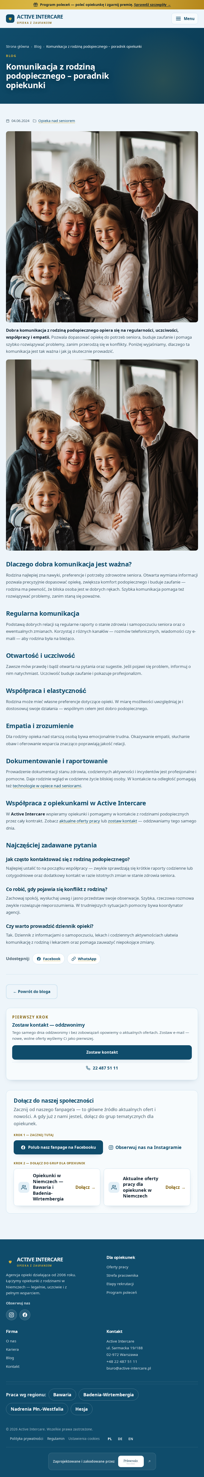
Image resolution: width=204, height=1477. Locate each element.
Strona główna (17, 46)
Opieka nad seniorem (56, 120)
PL (110, 1438)
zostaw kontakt (122, 821)
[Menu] (184, 18)
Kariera (12, 1349)
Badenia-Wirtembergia (108, 1395)
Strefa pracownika (122, 1275)
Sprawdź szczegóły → (152, 4)
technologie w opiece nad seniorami (47, 786)
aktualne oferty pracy (79, 821)
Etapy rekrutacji (120, 1283)
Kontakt (12, 1366)
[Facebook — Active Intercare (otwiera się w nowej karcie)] (24, 1314)
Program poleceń (121, 1292)
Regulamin (55, 1438)
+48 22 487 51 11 (121, 1361)
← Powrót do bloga (32, 991)
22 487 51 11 (105, 1068)
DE (120, 1438)
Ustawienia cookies (84, 1438)
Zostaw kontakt (102, 1052)
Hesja (81, 1409)
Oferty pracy (117, 1266)
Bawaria (62, 1395)
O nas (11, 1340)
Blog (37, 46)
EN (130, 1438)
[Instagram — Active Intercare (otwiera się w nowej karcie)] (11, 1314)
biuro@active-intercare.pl (128, 1368)
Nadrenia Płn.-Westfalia (37, 1409)
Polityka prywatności (26, 1438)
